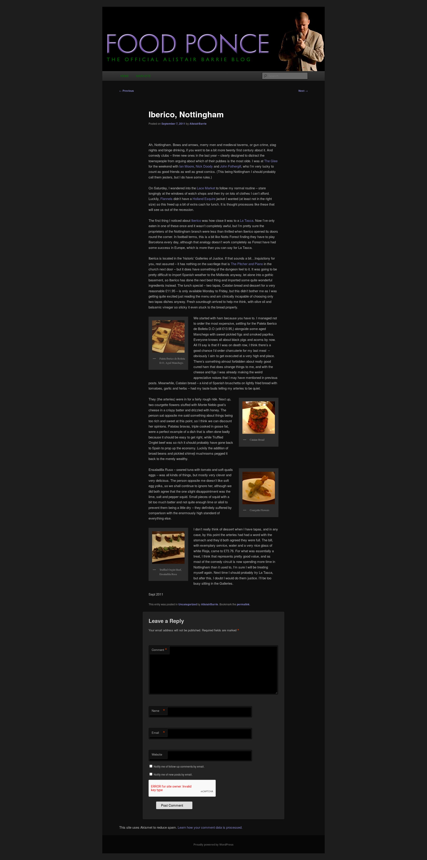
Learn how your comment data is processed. (210, 827)
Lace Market (206, 188)
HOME (124, 76)
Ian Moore (186, 166)
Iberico (196, 220)
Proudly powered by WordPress (213, 844)
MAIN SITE (143, 76)
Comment (159, 649)
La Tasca (246, 220)
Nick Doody (204, 166)
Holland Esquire (204, 198)
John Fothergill (230, 166)
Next (303, 91)
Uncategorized (187, 604)
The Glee (271, 160)
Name (158, 710)
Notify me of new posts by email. (173, 774)
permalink (243, 604)
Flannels (166, 198)
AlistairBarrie (198, 124)
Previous (126, 91)
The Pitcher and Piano (247, 263)
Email (158, 732)
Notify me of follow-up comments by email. (179, 766)
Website (157, 754)
